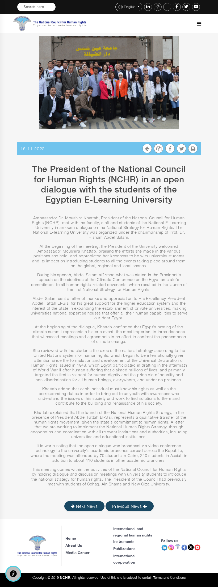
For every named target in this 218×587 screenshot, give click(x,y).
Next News (86, 506)
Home (70, 538)
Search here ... (36, 7)
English (130, 7)
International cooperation (124, 559)
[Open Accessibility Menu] (13, 574)
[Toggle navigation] (199, 24)
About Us (73, 545)
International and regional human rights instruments (132, 535)
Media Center (77, 552)
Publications (124, 548)
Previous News (127, 506)
